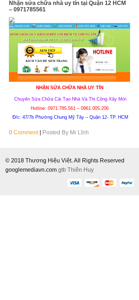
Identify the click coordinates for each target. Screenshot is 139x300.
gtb (62, 170)
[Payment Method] (74, 182)
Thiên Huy (80, 170)
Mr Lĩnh (79, 132)
